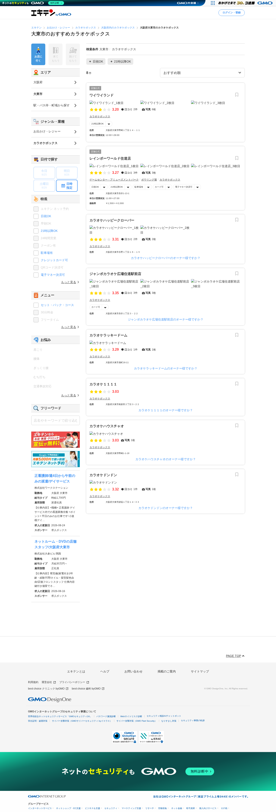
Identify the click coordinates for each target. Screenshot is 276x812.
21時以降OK (97, 124)
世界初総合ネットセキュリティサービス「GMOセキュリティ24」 (60, 716)
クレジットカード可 (54, 260)
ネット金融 (176, 808)
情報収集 (162, 808)
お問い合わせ (133, 671)
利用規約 (33, 682)
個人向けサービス (207, 808)
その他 (224, 808)
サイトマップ (200, 671)
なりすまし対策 (168, 721)
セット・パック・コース (57, 305)
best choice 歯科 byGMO (86, 688)
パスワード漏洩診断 (106, 716)
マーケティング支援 (131, 808)
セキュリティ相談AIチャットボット (164, 716)
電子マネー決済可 (183, 187)
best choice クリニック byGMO (46, 688)
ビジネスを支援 (92, 808)
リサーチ (149, 808)
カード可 (159, 187)
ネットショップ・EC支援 (68, 808)
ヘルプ (104, 671)
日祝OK (95, 187)
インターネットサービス (40, 808)
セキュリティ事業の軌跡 (193, 720)
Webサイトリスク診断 (131, 716)
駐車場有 (139, 187)
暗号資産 (190, 808)
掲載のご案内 (167, 671)
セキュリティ (110, 808)
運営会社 (47, 682)
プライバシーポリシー (72, 682)
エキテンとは (76, 671)
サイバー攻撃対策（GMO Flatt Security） (136, 721)
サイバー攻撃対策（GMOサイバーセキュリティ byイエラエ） (82, 721)
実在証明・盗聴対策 (37, 721)
